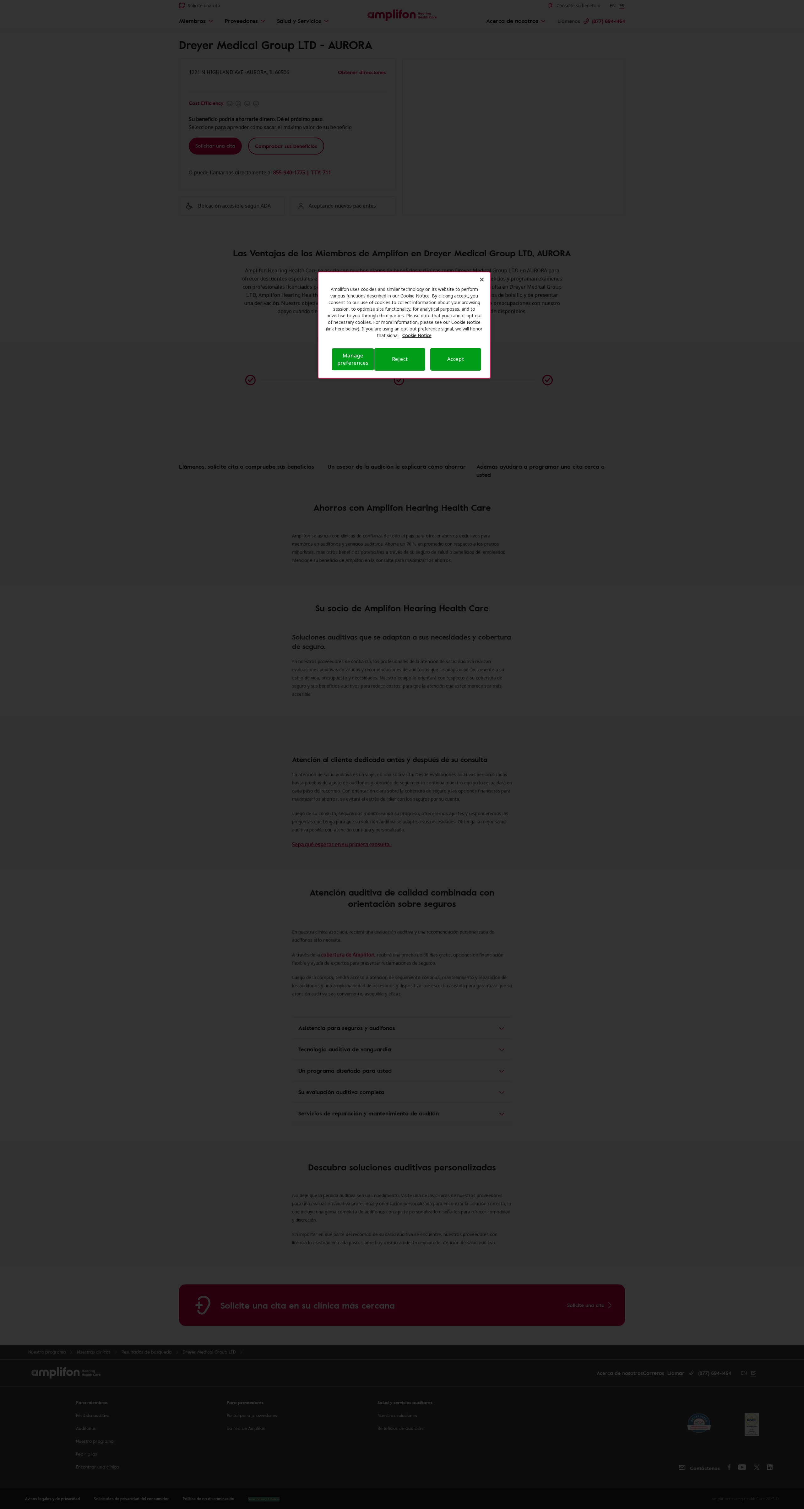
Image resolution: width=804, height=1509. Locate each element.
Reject (400, 359)
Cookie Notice (417, 335)
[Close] (482, 279)
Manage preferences (353, 359)
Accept (455, 359)
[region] (404, 325)
